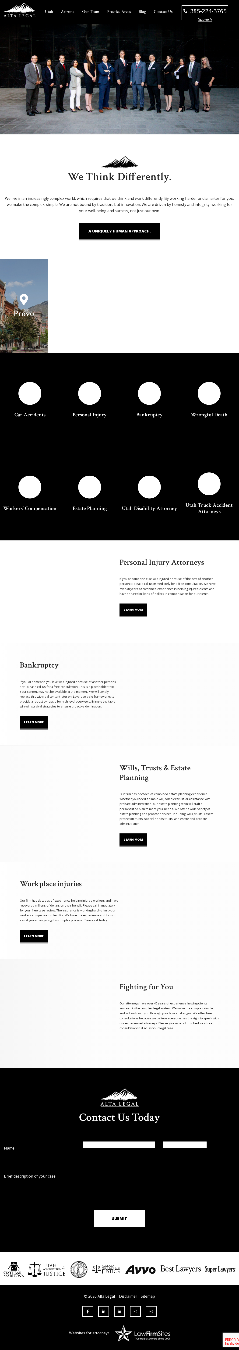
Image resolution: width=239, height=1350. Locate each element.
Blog (142, 11)
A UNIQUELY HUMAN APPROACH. (119, 231)
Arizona (67, 11)
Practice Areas (119, 11)
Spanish (205, 19)
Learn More (133, 609)
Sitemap (148, 1296)
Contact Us (163, 11)
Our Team (90, 11)
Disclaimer (128, 1296)
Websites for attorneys (89, 1333)
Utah (49, 11)
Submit (119, 1218)
